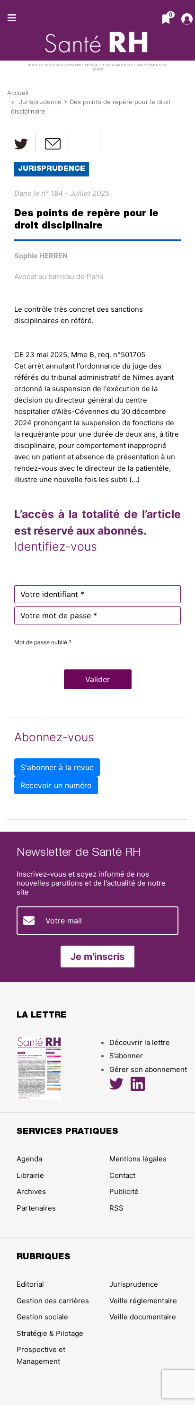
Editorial (30, 1284)
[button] (98, 679)
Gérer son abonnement (148, 1069)
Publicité (124, 1191)
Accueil (17, 93)
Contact (122, 1175)
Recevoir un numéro (56, 785)
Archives (31, 1191)
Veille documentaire (142, 1316)
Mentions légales (138, 1158)
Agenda (29, 1158)
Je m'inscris (97, 956)
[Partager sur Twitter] (21, 142)
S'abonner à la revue (57, 767)
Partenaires (36, 1207)
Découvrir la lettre (139, 1042)
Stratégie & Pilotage (50, 1333)
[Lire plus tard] (85, 140)
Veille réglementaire (143, 1300)
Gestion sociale (42, 1316)
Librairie (30, 1175)
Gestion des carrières (53, 1300)
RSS (116, 1207)
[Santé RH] (98, 37)
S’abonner (126, 1055)
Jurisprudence (40, 101)
